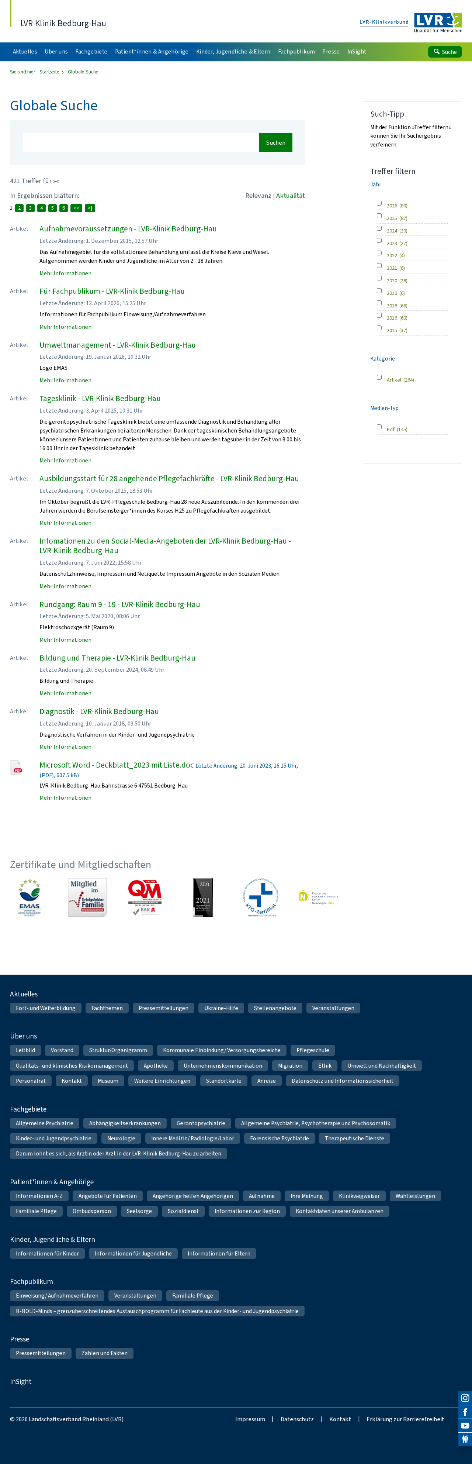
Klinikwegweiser (359, 1196)
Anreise (266, 1081)
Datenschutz (297, 1419)
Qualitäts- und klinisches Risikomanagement (72, 1065)
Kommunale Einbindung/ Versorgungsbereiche (222, 1050)
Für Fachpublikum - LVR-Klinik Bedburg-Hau (112, 291)
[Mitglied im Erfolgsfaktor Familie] (87, 897)
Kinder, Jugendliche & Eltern (52, 1239)
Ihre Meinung (307, 1196)
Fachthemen (107, 1008)
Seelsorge (139, 1211)
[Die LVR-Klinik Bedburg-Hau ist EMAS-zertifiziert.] (29, 897)
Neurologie (121, 1138)
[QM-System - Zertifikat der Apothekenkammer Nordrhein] (144, 897)
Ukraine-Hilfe (221, 1008)
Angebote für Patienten (108, 1196)
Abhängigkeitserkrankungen (125, 1123)
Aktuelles (24, 994)
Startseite (49, 71)
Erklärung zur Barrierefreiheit (405, 1419)
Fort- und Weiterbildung (46, 1008)
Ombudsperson (92, 1211)
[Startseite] (411, 23)
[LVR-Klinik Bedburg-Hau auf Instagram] (465, 1398)
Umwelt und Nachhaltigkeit (381, 1065)
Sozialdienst (183, 1211)
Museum (108, 1081)
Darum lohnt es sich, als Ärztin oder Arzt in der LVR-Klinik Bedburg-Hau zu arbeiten (118, 1153)
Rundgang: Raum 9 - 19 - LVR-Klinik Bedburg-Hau (119, 604)
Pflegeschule (312, 1050)
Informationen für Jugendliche (133, 1253)
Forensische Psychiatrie (279, 1138)
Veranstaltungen (333, 1008)
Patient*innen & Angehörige (52, 1181)
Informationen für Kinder (47, 1253)
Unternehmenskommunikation (223, 1065)
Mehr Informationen (65, 273)
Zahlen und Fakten (104, 1353)
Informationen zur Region (247, 1211)
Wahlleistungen (415, 1196)
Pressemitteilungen (163, 1008)
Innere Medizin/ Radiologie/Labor (192, 1138)
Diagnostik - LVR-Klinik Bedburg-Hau (99, 711)
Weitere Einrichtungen (162, 1081)
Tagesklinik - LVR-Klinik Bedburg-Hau (100, 398)
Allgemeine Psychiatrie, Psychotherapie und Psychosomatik (315, 1123)
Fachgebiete (28, 1109)
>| (90, 207)
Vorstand (62, 1050)
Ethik (325, 1065)
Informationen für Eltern (219, 1253)
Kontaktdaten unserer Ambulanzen (340, 1211)
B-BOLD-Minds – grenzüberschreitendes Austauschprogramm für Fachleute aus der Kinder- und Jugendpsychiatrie (157, 1311)
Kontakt (72, 1081)
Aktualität (290, 195)
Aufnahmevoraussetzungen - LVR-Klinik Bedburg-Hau (128, 229)
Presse (19, 1339)
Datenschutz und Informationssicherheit (342, 1081)
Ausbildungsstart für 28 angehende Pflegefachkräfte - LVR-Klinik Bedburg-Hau (169, 478)
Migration (290, 1065)
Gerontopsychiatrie (201, 1123)
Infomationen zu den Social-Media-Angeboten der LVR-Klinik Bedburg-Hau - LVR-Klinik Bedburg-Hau (165, 546)
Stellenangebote (275, 1008)
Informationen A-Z (39, 1196)
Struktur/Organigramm (118, 1050)
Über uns (23, 1036)
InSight (21, 1381)
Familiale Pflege (36, 1211)
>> (76, 207)
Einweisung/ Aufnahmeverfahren (57, 1295)
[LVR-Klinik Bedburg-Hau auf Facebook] (465, 1412)
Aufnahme (262, 1196)
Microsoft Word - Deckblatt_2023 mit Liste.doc (116, 765)
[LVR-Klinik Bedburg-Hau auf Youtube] (465, 1426)
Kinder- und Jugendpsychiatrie (53, 1138)
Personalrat (31, 1081)
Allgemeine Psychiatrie (44, 1123)
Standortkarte (224, 1081)
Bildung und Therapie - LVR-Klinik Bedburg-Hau (117, 658)
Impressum (250, 1419)
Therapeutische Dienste (354, 1138)
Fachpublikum (31, 1281)
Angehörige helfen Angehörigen (193, 1196)
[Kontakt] (465, 1439)
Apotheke (156, 1065)
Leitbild (25, 1050)
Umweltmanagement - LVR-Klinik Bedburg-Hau (117, 345)
